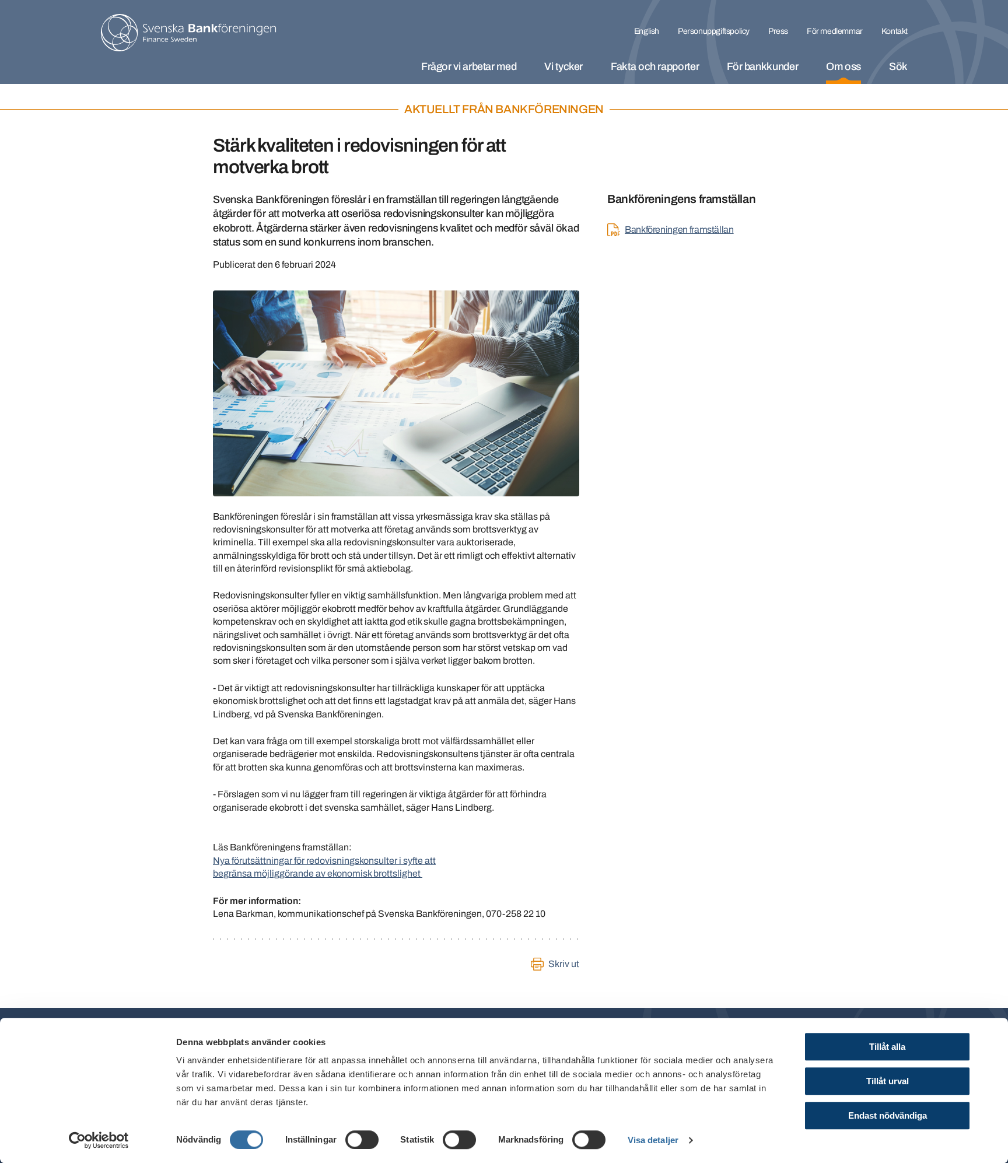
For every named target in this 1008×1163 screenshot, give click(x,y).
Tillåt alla (887, 1047)
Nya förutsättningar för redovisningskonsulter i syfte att (324, 861)
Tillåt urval (887, 1081)
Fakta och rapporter (655, 66)
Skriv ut (563, 964)
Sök (898, 66)
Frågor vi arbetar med (468, 66)
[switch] (362, 1139)
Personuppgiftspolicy (714, 31)
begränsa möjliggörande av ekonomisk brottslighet (317, 873)
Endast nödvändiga (887, 1115)
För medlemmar (835, 31)
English (646, 31)
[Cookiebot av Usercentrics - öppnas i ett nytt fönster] (99, 1140)
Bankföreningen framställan (679, 229)
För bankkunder (762, 66)
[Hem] (188, 32)
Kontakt (894, 31)
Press (778, 31)
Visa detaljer (653, 1140)
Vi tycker (563, 66)
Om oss (843, 66)
